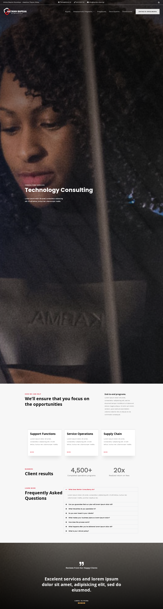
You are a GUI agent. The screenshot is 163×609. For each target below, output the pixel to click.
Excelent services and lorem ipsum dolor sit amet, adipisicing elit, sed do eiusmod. (81, 584)
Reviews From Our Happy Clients (81, 568)
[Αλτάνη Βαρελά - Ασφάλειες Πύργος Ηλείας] (15, 11)
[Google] (159, 2)
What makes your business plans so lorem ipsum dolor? (89, 518)
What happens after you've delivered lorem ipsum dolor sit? (90, 526)
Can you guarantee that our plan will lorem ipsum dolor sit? (91, 504)
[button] (101, 489)
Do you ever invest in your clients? (81, 513)
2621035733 (80, 2)
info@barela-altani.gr (96, 2)
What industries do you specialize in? (82, 509)
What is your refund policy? (79, 531)
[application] (93, 11)
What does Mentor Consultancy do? (82, 489)
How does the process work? (79, 522)
